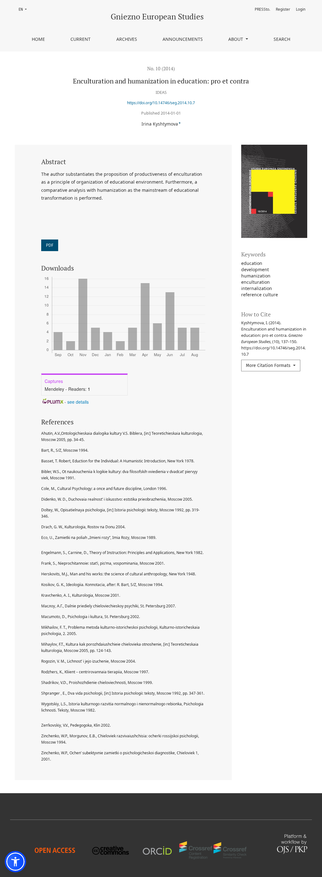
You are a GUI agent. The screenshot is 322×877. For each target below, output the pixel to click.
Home (38, 39)
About (236, 39)
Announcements (183, 39)
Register (283, 9)
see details (78, 402)
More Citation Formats (269, 365)
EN (24, 9)
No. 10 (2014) (161, 68)
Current (80, 39)
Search (282, 39)
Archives (126, 39)
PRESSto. (262, 9)
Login (300, 9)
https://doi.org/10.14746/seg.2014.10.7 (161, 102)
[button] (15, 862)
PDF (49, 245)
